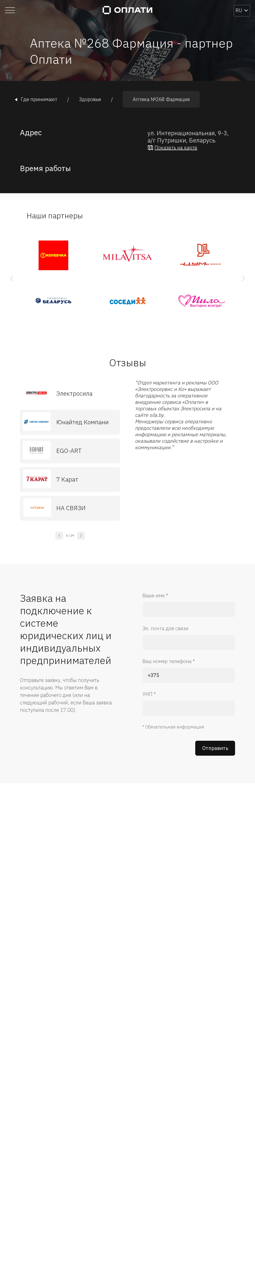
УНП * (149, 694)
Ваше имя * (155, 595)
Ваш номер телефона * (168, 661)
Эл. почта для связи (165, 628)
